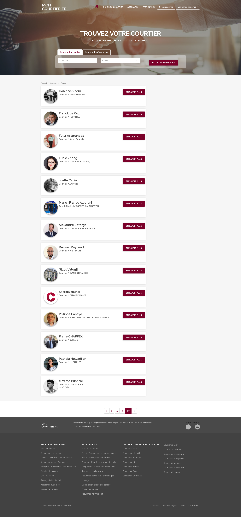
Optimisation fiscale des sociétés (96, 485)
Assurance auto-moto (51, 485)
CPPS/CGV (193, 506)
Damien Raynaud (71, 247)
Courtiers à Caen (130, 471)
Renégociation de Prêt (51, 480)
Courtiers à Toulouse (132, 458)
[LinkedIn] (197, 427)
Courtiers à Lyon (170, 445)
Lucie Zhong (68, 158)
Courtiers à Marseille (132, 453)
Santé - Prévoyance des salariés (96, 458)
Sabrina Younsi (69, 292)
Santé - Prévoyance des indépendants (99, 453)
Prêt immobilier (48, 448)
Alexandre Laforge (73, 225)
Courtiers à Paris (130, 448)
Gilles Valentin (69, 269)
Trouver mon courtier (164, 62)
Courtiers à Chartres (172, 449)
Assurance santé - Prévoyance (54, 462)
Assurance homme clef (92, 494)
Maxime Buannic (71, 381)
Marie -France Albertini (75, 202)
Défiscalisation (47, 476)
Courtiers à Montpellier (173, 458)
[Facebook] (188, 427)
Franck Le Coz (69, 113)
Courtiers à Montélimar (173, 468)
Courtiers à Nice (130, 462)
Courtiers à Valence (172, 463)
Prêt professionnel (90, 448)
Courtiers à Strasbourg (173, 454)
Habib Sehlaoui (70, 91)
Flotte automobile (90, 489)
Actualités (132, 7)
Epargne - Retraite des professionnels (99, 462)
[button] (134, 92)
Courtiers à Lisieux (171, 472)
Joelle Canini (68, 180)
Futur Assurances (71, 135)
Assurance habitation (50, 489)
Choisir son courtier (113, 7)
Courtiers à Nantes (131, 467)
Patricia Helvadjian (72, 358)
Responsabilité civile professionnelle (98, 467)
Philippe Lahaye (70, 314)
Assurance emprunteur (51, 453)
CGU (183, 506)
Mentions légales (170, 506)
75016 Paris (64, 387)
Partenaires (149, 7)
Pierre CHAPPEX (71, 336)
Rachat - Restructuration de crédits (56, 458)
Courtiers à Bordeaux (132, 476)
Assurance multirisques (92, 471)
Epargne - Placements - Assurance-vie (58, 467)
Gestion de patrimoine (51, 471)
